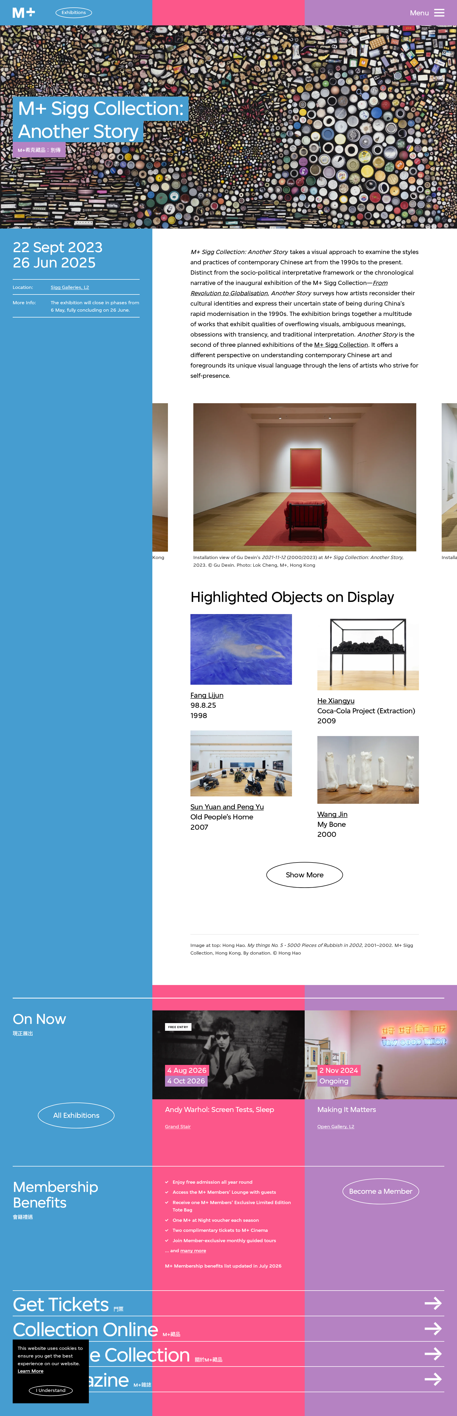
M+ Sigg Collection (341, 344)
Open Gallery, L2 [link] (335, 1126)
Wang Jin (332, 814)
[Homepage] (24, 13)
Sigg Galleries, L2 (70, 287)
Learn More (30, 1371)
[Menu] (439, 12)
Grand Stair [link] (178, 1126)
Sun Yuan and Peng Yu (227, 806)
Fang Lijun (206, 695)
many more (193, 1251)
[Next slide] (431, 486)
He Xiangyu (335, 700)
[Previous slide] (177, 486)
